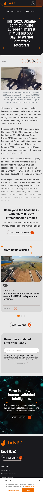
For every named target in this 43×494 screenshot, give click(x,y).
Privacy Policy (5, 466)
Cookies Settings (13, 490)
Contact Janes (10, 458)
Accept (28, 490)
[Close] (40, 481)
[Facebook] (24, 61)
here (35, 359)
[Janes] (9, 3)
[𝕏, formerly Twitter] (29, 61)
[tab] (18, 316)
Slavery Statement (7, 477)
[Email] (39, 61)
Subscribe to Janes (19, 233)
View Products (19, 417)
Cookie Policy (29, 486)
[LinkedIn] (34, 61)
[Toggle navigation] (39, 3)
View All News (19, 325)
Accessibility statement (8, 474)
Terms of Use (5, 470)
